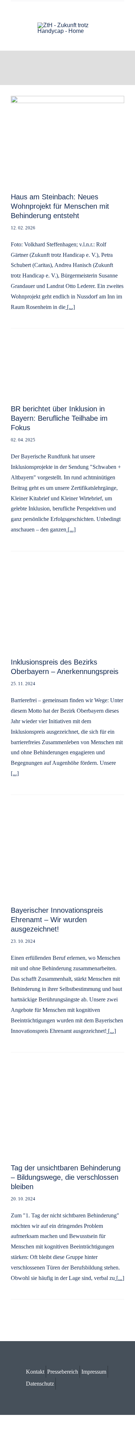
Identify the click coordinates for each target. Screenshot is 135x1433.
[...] (70, 307)
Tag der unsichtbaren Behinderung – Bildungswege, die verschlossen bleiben (66, 1177)
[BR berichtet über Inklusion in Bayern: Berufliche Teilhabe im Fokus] (67, 353)
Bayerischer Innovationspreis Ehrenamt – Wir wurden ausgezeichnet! (57, 919)
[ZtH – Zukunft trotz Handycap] (67, 25)
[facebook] (110, 9)
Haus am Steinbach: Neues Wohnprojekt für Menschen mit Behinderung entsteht (60, 206)
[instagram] (122, 9)
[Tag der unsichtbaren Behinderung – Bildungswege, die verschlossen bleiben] (67, 1077)
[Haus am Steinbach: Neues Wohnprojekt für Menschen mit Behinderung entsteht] (67, 101)
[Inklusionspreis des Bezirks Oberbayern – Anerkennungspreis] (67, 576)
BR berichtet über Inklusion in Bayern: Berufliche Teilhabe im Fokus (59, 418)
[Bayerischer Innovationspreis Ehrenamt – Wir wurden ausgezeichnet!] (67, 820)
